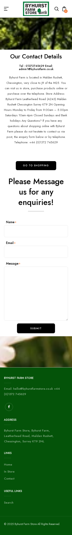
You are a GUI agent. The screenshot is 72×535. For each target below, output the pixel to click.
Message (12, 263)
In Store (9, 471)
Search (8, 502)
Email (10, 243)
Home (8, 464)
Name (10, 222)
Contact (9, 478)
